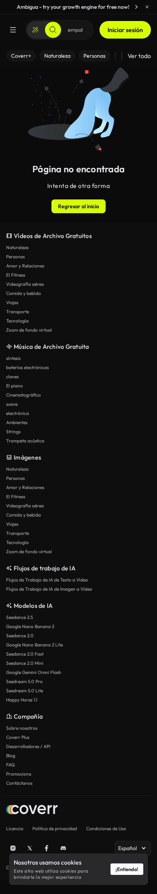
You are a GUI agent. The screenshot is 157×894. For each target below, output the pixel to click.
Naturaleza (17, 247)
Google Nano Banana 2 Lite (34, 645)
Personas (15, 256)
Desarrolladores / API (28, 746)
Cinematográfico (23, 395)
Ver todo (139, 56)
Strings (13, 431)
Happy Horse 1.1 (21, 700)
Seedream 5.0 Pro (24, 681)
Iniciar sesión (125, 30)
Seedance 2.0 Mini (24, 663)
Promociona (18, 774)
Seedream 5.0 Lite (24, 690)
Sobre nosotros (21, 728)
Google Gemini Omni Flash (33, 672)
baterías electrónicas (27, 367)
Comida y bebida (23, 293)
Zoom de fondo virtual (29, 330)
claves (12, 376)
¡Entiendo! (126, 869)
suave (12, 404)
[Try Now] (136, 7)
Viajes (12, 302)
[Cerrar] (147, 7)
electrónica (17, 413)
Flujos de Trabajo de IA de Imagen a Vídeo (49, 589)
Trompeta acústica (25, 441)
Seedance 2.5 (19, 617)
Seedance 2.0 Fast (24, 654)
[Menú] (13, 30)
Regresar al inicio (78, 206)
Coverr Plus (17, 737)
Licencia (14, 828)
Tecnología (17, 321)
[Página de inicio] (32, 810)
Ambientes (16, 422)
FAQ (10, 765)
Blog (10, 755)
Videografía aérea (25, 284)
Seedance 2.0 (20, 635)
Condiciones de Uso (106, 828)
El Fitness (15, 275)
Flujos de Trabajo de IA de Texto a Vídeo (47, 580)
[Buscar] (53, 30)
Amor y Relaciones (25, 266)
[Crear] (35, 30)
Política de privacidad (54, 828)
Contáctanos (19, 783)
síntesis (13, 358)
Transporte (17, 311)
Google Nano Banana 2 (30, 626)
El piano (14, 386)
